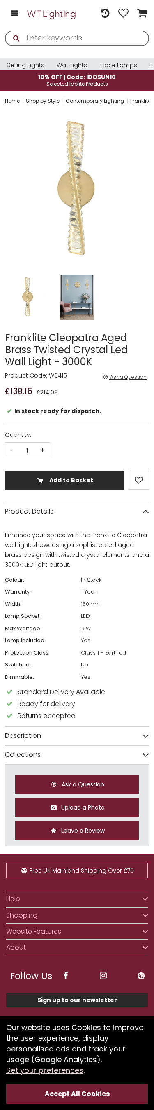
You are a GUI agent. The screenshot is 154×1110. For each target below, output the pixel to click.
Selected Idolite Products (77, 80)
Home (12, 100)
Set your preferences (44, 1070)
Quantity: (18, 435)
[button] (6, 189)
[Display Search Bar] (86, 10)
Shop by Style (43, 100)
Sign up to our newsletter (77, 1000)
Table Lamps (118, 65)
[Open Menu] (14, 13)
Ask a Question (128, 377)
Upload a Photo (82, 807)
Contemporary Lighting (95, 100)
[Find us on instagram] (103, 976)
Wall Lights (72, 65)
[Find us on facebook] (65, 976)
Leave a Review (82, 830)
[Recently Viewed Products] (105, 14)
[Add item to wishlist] (139, 480)
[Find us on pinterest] (141, 976)
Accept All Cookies (77, 1093)
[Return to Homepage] (51, 13)
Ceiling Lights (25, 65)
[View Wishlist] (123, 14)
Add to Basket (70, 480)
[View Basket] (141, 14)
